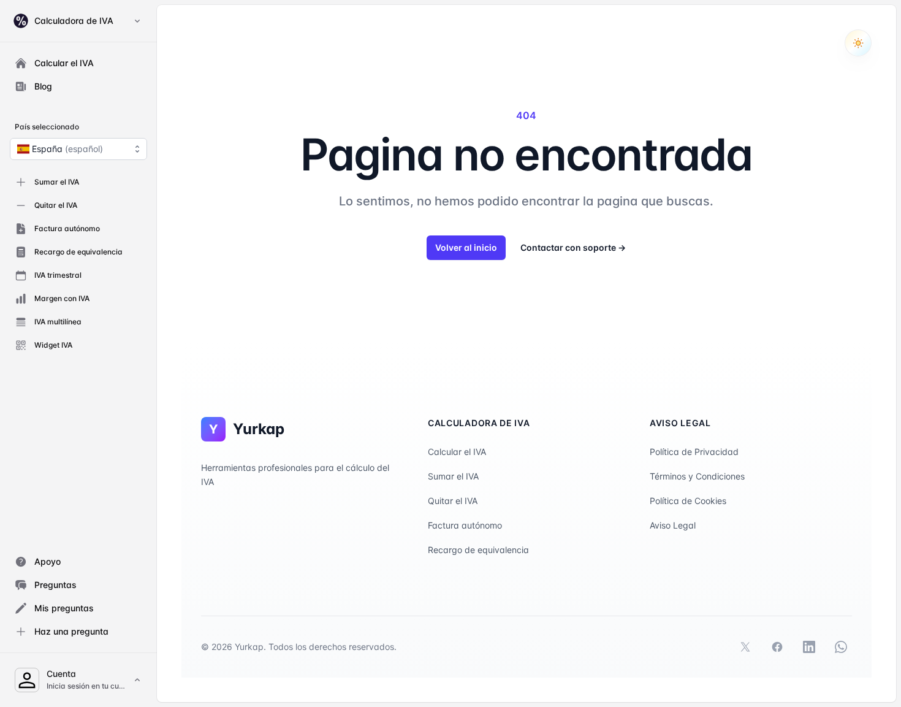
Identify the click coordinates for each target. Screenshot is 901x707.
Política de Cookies (688, 500)
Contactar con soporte (573, 247)
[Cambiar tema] (858, 42)
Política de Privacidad (694, 451)
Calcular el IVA (457, 451)
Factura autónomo (465, 525)
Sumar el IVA (453, 476)
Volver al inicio (466, 247)
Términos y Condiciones (697, 476)
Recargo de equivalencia (478, 550)
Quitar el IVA (452, 500)
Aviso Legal (673, 525)
